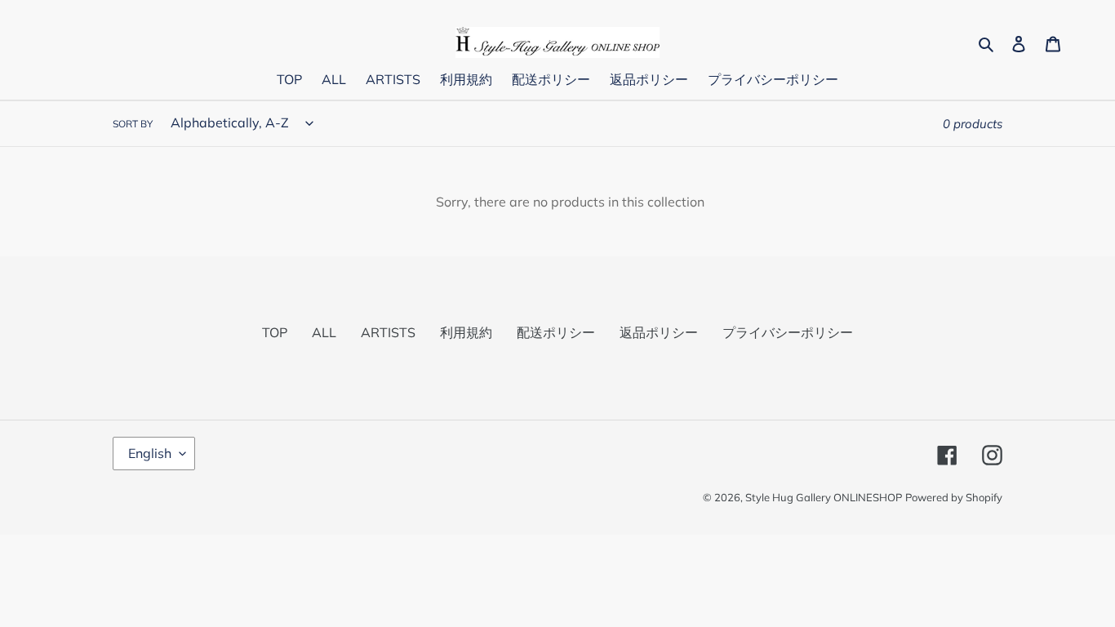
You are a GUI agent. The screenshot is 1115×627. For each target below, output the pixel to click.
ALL (324, 332)
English (149, 453)
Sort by (133, 124)
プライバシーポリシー (787, 332)
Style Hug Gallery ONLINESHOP (823, 497)
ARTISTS (388, 332)
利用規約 (466, 332)
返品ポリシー (659, 332)
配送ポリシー (556, 332)
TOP (274, 332)
